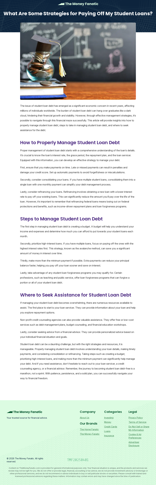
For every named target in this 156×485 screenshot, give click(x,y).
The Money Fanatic (78, 4)
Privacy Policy (136, 417)
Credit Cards (110, 426)
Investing (108, 417)
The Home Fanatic (89, 429)
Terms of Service (137, 422)
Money (107, 422)
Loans (107, 431)
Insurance (109, 435)
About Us (84, 417)
